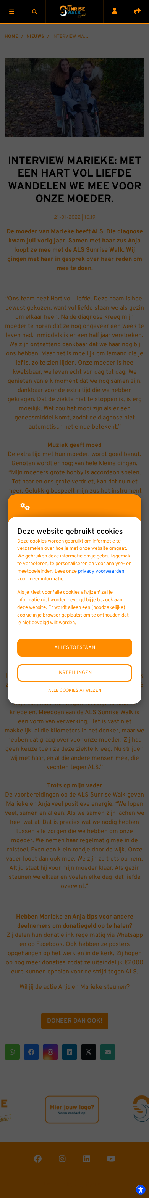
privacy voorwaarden (101, 571)
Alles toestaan (74, 647)
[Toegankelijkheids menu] (140, 1189)
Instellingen (74, 673)
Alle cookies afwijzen (74, 690)
